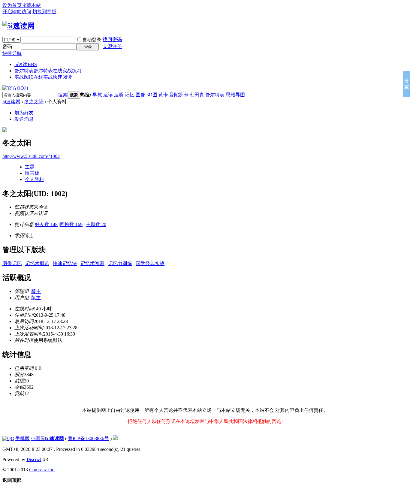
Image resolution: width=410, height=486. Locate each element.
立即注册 (112, 46)
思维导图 (235, 94)
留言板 (32, 173)
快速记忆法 (65, 263)
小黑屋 (38, 438)
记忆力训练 (120, 263)
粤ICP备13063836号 (88, 438)
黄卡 (163, 94)
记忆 (129, 94)
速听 (119, 94)
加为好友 (24, 112)
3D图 (151, 94)
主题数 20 (96, 224)
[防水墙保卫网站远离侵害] (115, 438)
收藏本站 (31, 5)
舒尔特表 (48, 70)
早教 (97, 94)
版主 (36, 291)
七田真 (197, 94)
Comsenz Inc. (42, 469)
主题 (30, 166)
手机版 (22, 438)
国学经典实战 (150, 263)
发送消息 (24, 119)
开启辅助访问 (16, 11)
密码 (7, 46)
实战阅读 (43, 77)
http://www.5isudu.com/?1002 (31, 156)
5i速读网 (11, 101)
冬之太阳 (34, 101)
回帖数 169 (71, 224)
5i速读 (25, 64)
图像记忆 (12, 263)
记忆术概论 (37, 263)
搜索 (63, 94)
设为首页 (12, 5)
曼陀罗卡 (178, 94)
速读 (108, 94)
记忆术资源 (92, 263)
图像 (140, 94)
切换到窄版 (44, 11)
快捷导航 (12, 53)
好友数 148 (46, 224)
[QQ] (8, 438)
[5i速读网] (18, 26)
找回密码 (112, 39)
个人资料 (34, 179)
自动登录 (91, 39)
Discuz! (33, 459)
